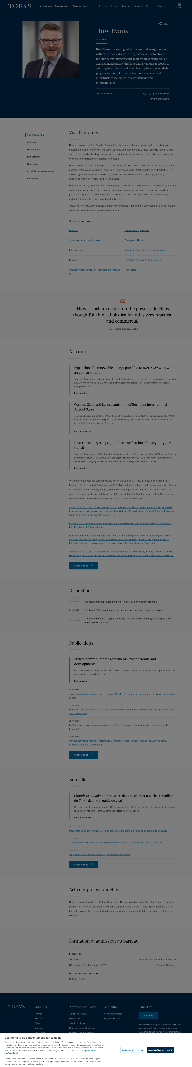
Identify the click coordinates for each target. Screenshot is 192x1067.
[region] (96, 1050)
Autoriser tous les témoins (160, 1050)
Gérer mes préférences (132, 1050)
